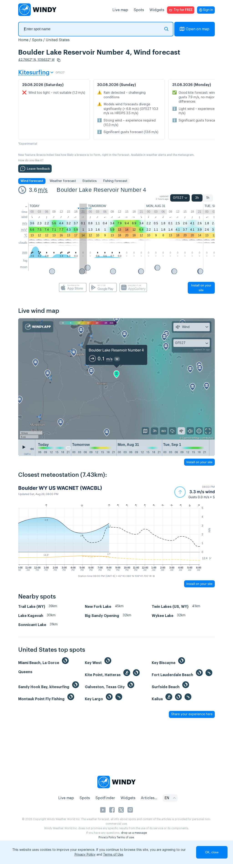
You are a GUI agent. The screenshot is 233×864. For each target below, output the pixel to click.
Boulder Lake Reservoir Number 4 (101, 190)
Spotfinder (105, 798)
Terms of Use (113, 854)
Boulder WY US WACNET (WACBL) (60, 488)
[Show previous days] (32, 449)
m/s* (24, 229)
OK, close (211, 852)
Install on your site (201, 287)
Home (23, 40)
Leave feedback (38, 168)
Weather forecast (63, 181)
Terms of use (125, 837)
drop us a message (134, 832)
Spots (139, 10)
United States (58, 40)
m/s (43, 190)
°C (25, 235)
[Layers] (145, 431)
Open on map (197, 29)
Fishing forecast (115, 181)
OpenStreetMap (191, 438)
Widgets (156, 10)
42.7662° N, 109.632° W (36, 59)
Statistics (89, 181)
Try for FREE (183, 10)
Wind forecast (31, 181)
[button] (58, 60)
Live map (120, 10)
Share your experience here (192, 714)
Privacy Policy (107, 837)
